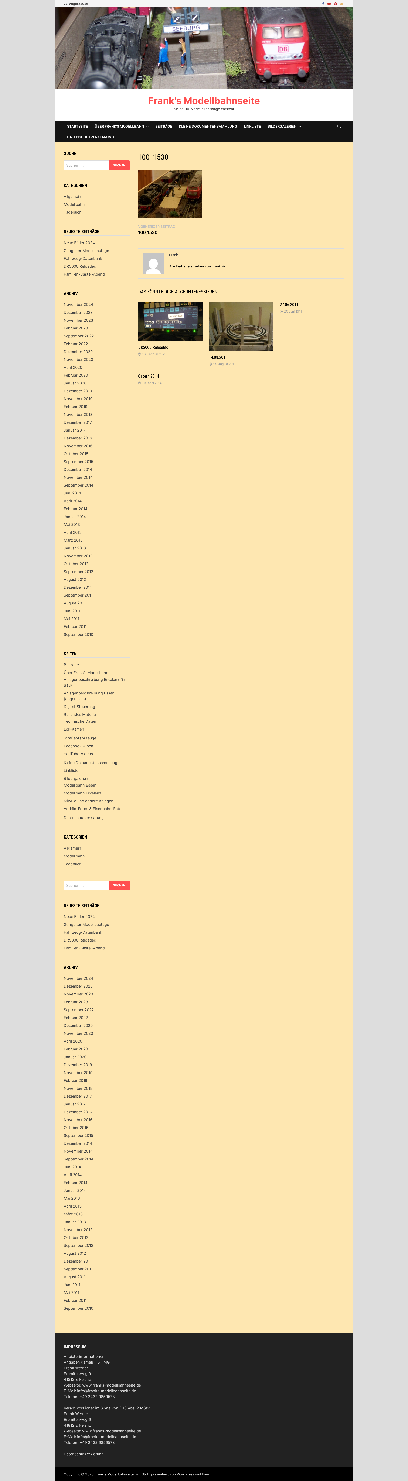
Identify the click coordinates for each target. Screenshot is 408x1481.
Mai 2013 (72, 524)
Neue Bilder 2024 (79, 243)
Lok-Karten (74, 729)
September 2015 (78, 461)
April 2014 (73, 501)
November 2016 (78, 446)
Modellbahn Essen (80, 785)
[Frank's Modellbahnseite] (204, 48)
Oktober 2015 (76, 454)
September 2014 (79, 485)
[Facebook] (323, 3)
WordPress (185, 1474)
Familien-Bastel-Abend (84, 274)
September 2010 (78, 634)
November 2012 (78, 556)
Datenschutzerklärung (90, 137)
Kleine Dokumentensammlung (208, 126)
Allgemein (72, 196)
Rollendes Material (80, 714)
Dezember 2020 (78, 351)
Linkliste (252, 126)
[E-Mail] (341, 3)
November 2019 (78, 399)
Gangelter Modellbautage (86, 250)
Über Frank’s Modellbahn (119, 126)
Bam (205, 1474)
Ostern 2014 (148, 376)
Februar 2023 (76, 328)
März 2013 (73, 540)
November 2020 (78, 359)
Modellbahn (74, 204)
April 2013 (73, 532)
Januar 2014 (75, 516)
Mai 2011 (71, 619)
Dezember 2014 (78, 469)
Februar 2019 (75, 406)
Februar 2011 (75, 626)
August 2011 (74, 603)
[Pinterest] (336, 3)
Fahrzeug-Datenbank (83, 258)
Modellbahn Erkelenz (82, 793)
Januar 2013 (75, 548)
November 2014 (78, 477)
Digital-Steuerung (79, 706)
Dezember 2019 (78, 391)
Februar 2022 (76, 344)
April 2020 (73, 367)
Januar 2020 (75, 383)
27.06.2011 (289, 304)
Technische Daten (80, 721)
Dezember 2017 (78, 422)
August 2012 (75, 579)
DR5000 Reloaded (153, 347)
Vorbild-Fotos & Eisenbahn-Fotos (93, 809)
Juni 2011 (72, 611)
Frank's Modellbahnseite (204, 100)
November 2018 (78, 414)
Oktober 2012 (76, 564)
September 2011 (78, 595)
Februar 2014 (76, 509)
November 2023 (78, 320)
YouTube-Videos (78, 754)
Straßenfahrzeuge (80, 738)
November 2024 (78, 304)
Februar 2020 (76, 375)
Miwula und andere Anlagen (88, 801)
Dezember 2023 (78, 312)
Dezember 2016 (78, 438)
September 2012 (78, 571)
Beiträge (163, 126)
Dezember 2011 (77, 587)
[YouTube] (329, 3)
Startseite (77, 126)
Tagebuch (73, 212)
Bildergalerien (282, 126)
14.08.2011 (218, 357)
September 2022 (79, 336)
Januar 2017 (75, 430)
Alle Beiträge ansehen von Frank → (197, 266)
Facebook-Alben (78, 746)
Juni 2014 (72, 493)
